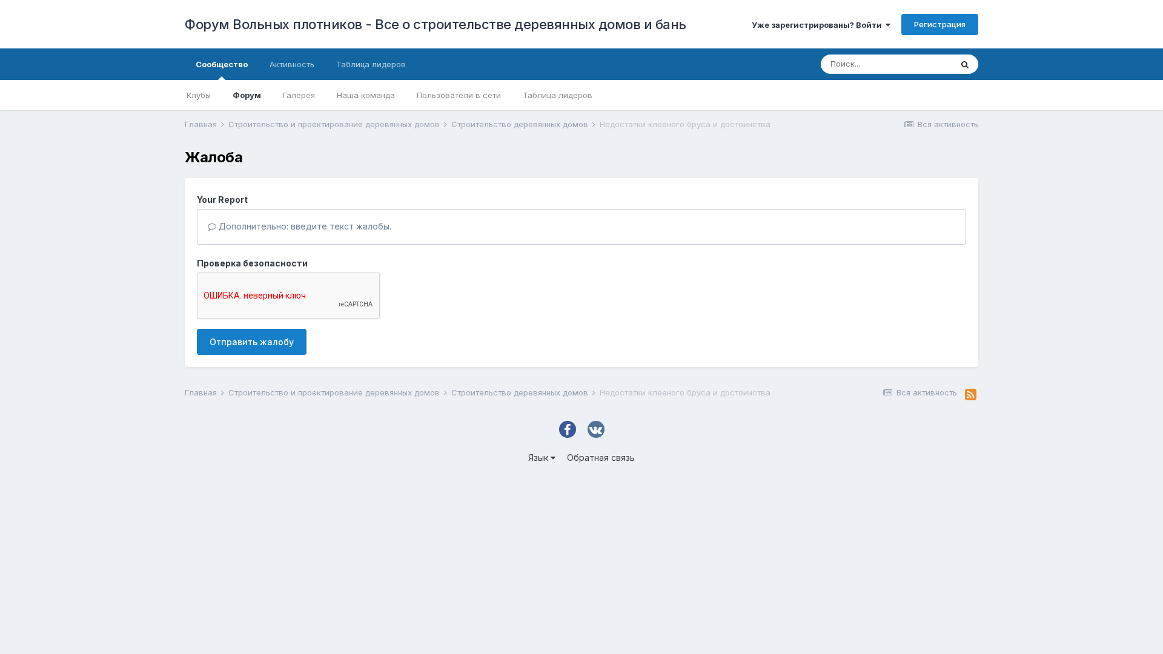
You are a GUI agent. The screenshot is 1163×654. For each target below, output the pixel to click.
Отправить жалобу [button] (252, 342)
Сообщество (222, 64)
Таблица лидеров (557, 95)
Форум (247, 95)
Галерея (299, 95)
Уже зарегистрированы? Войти (819, 25)
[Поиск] (965, 64)
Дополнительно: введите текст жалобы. (303, 226)
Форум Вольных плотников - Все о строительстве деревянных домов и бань (435, 24)
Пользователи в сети (459, 95)
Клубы (199, 95)
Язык (539, 457)
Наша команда (366, 95)
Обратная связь (601, 457)
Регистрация (940, 24)
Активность (292, 64)
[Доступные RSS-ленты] (970, 394)
